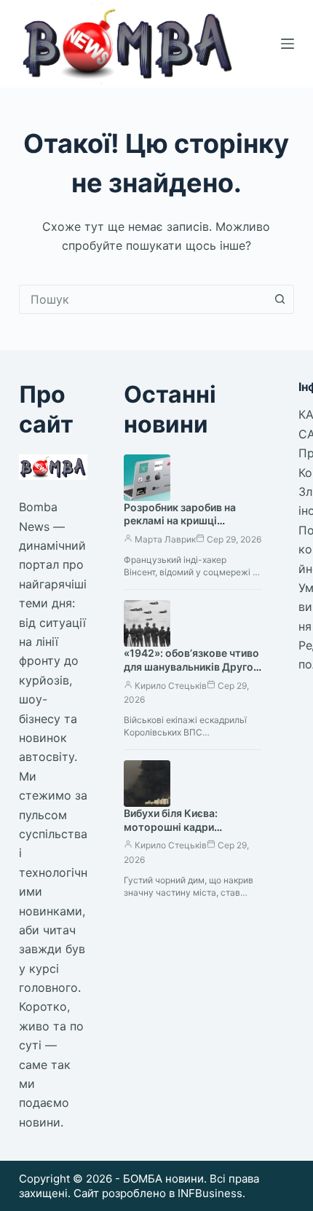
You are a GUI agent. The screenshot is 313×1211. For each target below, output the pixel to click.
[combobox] (143, 299)
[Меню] (287, 43)
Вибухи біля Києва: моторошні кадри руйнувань (171, 827)
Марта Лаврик (165, 539)
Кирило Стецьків (171, 685)
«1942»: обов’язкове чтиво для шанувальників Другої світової (191, 667)
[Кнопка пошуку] (279, 299)
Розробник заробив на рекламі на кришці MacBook (180, 521)
